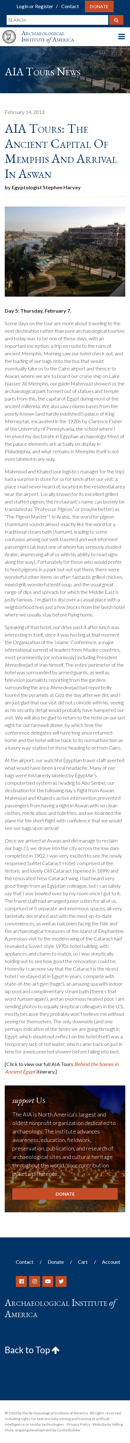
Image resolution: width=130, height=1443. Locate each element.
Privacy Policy (78, 1424)
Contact (70, 6)
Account (111, 1262)
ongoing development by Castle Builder (48, 1430)
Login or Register (34, 6)
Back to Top (28, 1349)
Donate (99, 6)
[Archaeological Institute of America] (12, 31)
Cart (83, 1262)
